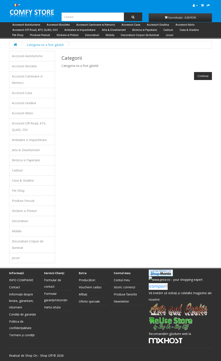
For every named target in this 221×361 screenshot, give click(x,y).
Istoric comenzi (124, 287)
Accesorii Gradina (158, 24)
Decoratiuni (92, 35)
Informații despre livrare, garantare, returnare (21, 300)
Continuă (202, 76)
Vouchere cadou (90, 287)
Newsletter (121, 301)
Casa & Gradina (189, 29)
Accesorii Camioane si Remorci (95, 24)
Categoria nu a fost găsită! (45, 45)
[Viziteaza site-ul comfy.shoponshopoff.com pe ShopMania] (161, 272)
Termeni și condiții (22, 335)
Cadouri (168, 29)
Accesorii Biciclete (58, 24)
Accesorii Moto (185, 24)
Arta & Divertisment (114, 29)
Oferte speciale (89, 301)
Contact (14, 287)
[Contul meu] (195, 5)
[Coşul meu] (202, 5)
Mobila (110, 35)
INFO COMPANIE (21, 280)
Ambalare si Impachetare (79, 29)
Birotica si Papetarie (144, 29)
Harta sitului (52, 307)
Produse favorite (125, 294)
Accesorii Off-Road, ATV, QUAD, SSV (35, 29)
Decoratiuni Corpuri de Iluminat (140, 35)
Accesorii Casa (131, 24)
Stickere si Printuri (68, 35)
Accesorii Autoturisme (26, 24)
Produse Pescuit (40, 35)
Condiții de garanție (22, 314)
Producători (87, 280)
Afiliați (83, 294)
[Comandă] (208, 5)
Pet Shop (18, 35)
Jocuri (169, 35)
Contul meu (122, 280)
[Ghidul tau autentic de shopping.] (158, 286)
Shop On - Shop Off (38, 355)
